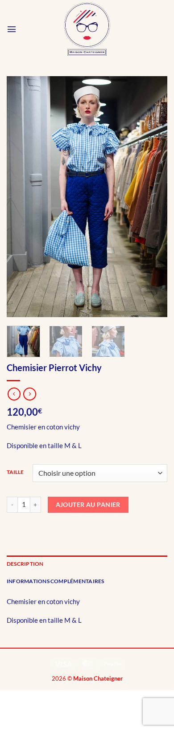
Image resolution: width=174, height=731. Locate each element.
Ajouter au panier (88, 504)
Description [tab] (25, 564)
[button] (12, 29)
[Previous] (21, 196)
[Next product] (14, 394)
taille (15, 472)
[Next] (153, 196)
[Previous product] (29, 394)
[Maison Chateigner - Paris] (87, 29)
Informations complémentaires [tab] (55, 581)
